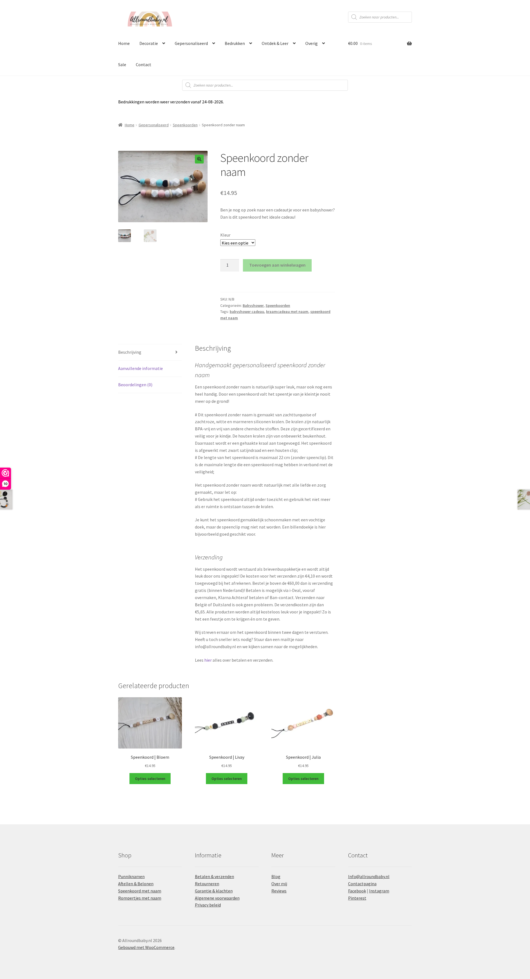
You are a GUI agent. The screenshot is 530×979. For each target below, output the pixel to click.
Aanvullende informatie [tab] (140, 368)
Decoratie (148, 43)
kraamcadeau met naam (287, 311)
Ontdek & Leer (275, 43)
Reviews (279, 891)
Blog (275, 876)
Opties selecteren (150, 778)
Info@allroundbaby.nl (368, 876)
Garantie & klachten (214, 891)
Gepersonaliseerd (191, 43)
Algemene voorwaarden (217, 898)
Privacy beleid (208, 905)
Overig (311, 43)
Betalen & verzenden (214, 876)
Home (124, 43)
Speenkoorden (185, 124)
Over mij (279, 883)
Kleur (225, 235)
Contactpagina (362, 883)
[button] (199, 159)
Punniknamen (131, 876)
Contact (143, 64)
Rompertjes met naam (139, 898)
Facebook (357, 891)
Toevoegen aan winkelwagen (277, 265)
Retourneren (207, 883)
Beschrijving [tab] (129, 352)
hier (208, 660)
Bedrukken (235, 43)
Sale (122, 64)
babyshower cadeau (247, 311)
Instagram (379, 891)
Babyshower (253, 305)
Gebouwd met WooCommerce (146, 947)
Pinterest (357, 898)
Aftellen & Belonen (135, 883)
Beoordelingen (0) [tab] (135, 384)
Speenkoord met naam (139, 891)
